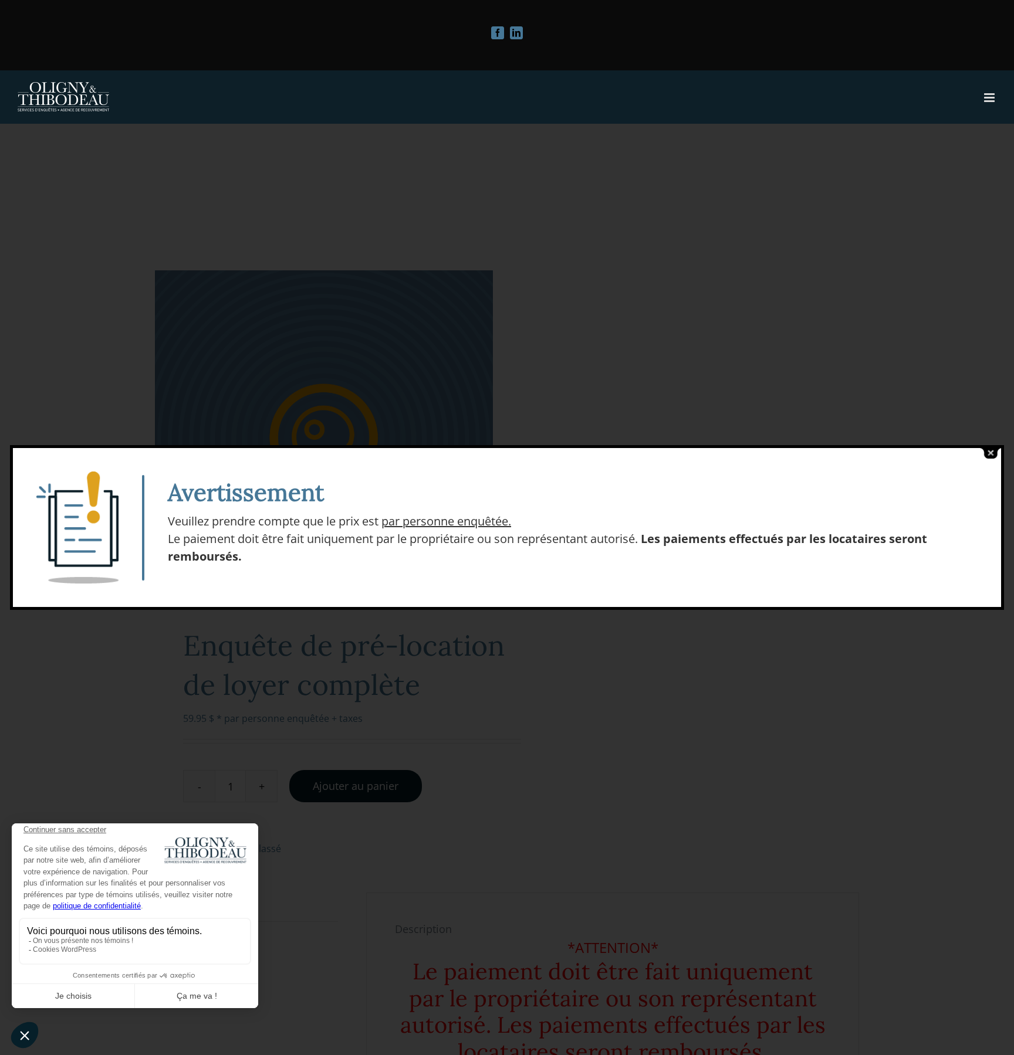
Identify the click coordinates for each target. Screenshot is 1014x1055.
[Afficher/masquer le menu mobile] (990, 97)
